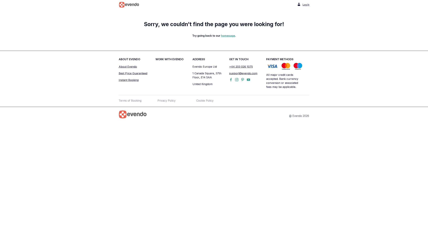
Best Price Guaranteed (133, 73)
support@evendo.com (243, 73)
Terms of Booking (130, 100)
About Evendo (128, 66)
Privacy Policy (166, 100)
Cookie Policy (204, 100)
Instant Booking (129, 80)
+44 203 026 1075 (241, 66)
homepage (228, 35)
